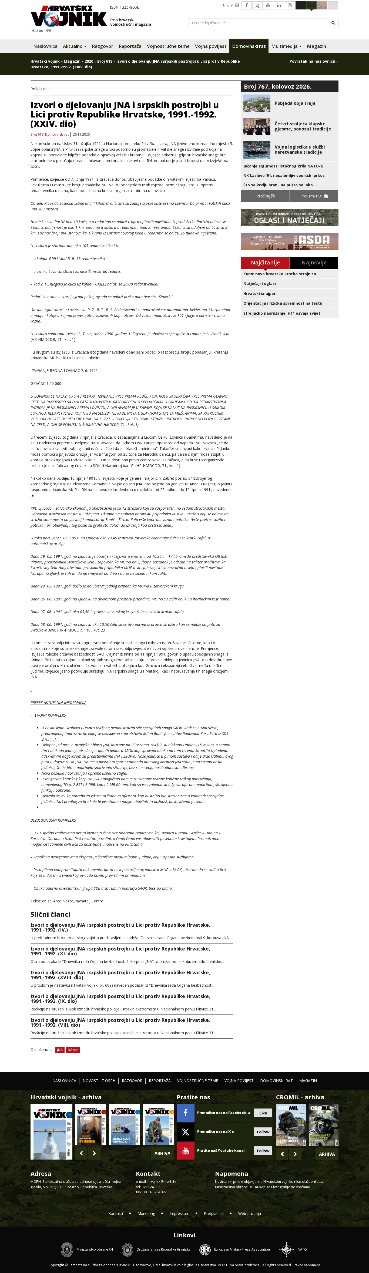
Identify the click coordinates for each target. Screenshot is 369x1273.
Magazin (316, 46)
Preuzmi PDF (312, 196)
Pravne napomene (307, 1265)
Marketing (146, 1213)
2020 (89, 61)
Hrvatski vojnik (45, 61)
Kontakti (115, 1213)
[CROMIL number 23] (291, 1125)
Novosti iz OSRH (99, 1080)
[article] (289, 103)
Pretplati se (214, 1213)
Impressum (179, 1213)
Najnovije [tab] (314, 262)
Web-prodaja (249, 1213)
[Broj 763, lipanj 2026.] (158, 1124)
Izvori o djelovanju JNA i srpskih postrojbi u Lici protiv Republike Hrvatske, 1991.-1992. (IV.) (120, 927)
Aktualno (73, 46)
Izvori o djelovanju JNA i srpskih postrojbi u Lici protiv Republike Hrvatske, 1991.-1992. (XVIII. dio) (120, 975)
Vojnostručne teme (168, 46)
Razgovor (102, 46)
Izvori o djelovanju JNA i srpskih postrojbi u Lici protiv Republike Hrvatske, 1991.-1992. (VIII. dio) (120, 1022)
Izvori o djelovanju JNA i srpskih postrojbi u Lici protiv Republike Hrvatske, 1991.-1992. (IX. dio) (120, 998)
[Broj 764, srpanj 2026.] (124, 1124)
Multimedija (285, 46)
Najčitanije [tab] (265, 262)
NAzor (73, 1049)
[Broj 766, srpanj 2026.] (51, 1131)
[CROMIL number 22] (323, 1125)
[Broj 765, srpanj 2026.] (90, 1124)
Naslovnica (45, 46)
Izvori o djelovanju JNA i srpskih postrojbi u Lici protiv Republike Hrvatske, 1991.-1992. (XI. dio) (120, 951)
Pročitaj (264, 196)
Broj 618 (104, 61)
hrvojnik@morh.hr (162, 1181)
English (229, 5)
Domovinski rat (249, 46)
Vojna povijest (211, 46)
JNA (60, 1049)
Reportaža (130, 46)
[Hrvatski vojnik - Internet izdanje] (95, 16)
